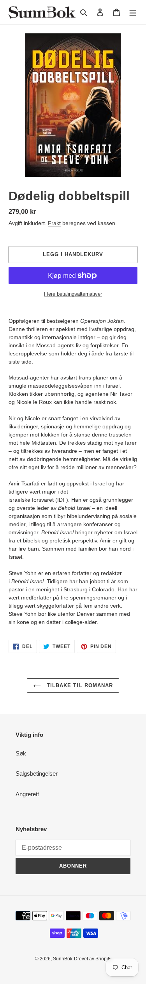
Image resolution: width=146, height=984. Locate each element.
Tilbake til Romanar (79, 685)
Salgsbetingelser (37, 773)
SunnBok (62, 958)
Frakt (54, 223)
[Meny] (133, 12)
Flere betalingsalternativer (73, 294)
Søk (21, 753)
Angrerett (27, 794)
